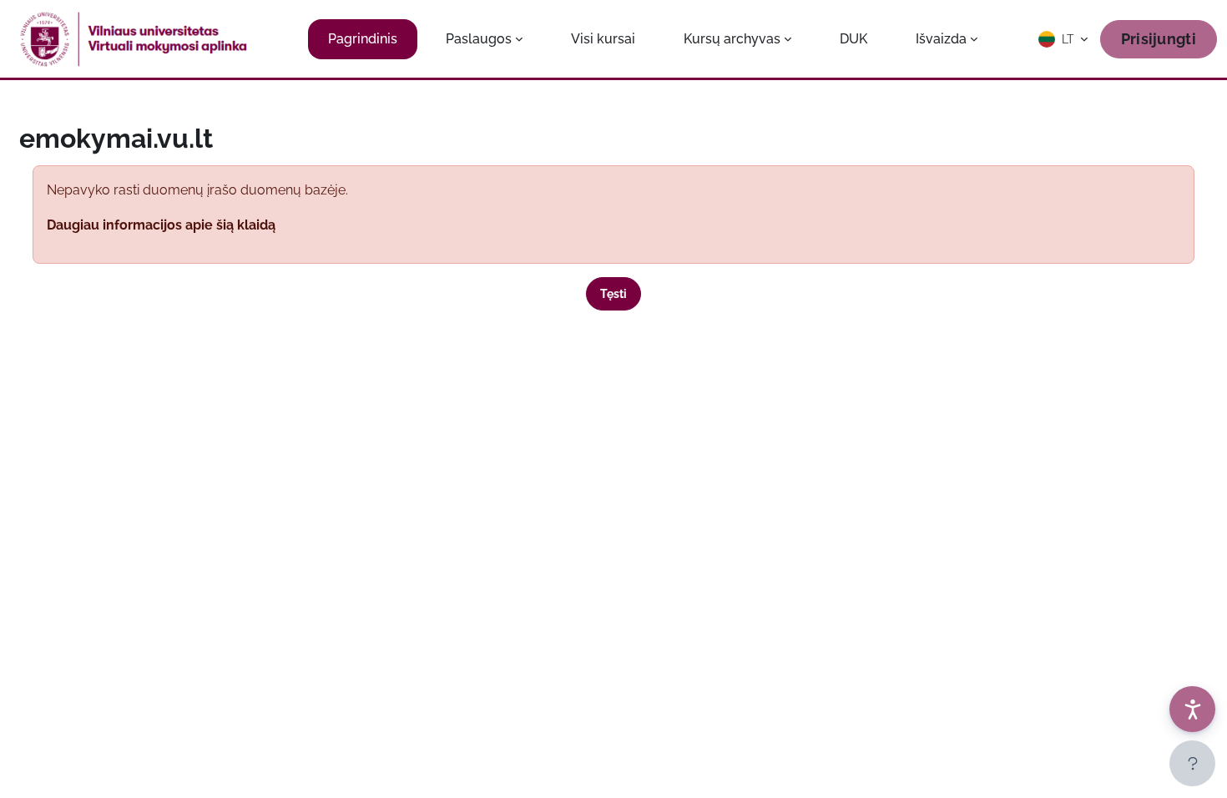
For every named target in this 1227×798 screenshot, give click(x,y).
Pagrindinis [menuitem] (362, 39)
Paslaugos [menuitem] (479, 39)
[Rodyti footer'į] (1192, 763)
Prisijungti (1158, 39)
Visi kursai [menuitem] (603, 39)
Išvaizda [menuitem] (941, 39)
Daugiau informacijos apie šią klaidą (161, 225)
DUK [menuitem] (853, 39)
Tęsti (613, 294)
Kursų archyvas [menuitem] (732, 39)
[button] (1064, 39)
